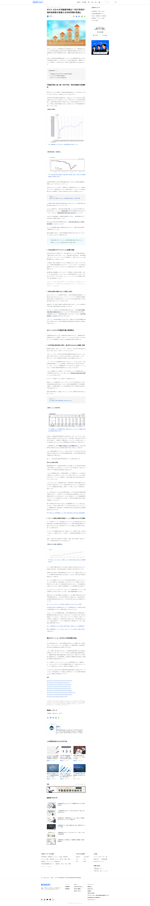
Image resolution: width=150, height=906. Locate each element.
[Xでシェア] (74, 16)
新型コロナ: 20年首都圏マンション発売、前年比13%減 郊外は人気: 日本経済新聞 (67, 512)
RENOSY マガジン (46, 877)
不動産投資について (98, 868)
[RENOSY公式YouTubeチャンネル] (47, 899)
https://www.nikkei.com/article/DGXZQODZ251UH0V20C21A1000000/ (59, 690)
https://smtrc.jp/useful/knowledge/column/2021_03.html (57, 696)
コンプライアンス (91, 899)
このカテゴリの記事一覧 (80, 784)
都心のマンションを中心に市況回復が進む (59, 77)
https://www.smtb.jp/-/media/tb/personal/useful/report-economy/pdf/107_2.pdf (61, 692)
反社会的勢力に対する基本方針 (94, 897)
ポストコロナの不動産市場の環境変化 (58, 75)
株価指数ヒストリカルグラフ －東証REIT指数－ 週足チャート (64, 144)
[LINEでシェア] (82, 16)
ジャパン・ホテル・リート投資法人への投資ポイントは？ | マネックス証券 (65, 604)
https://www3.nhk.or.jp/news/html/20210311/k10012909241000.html (59, 694)
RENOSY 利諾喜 (77, 888)
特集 (99, 2)
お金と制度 (84, 2)
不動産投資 (67, 886)
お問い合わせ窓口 (91, 893)
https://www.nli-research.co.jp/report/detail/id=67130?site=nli (58, 682)
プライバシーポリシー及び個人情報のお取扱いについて (98, 895)
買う (89, 2)
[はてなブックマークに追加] (79, 16)
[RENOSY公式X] (53, 899)
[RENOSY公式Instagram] (44, 899)
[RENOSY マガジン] (38, 2)
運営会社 (89, 886)
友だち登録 (101, 32)
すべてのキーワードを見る (46, 866)
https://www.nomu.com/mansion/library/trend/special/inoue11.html (59, 688)
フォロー (96, 35)
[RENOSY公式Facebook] (50, 899)
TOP (41, 877)
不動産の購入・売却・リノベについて (101, 870)
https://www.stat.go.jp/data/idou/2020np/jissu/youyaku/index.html (58, 686)
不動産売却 (67, 888)
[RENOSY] (46, 885)
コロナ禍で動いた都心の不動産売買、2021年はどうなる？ (60, 400)
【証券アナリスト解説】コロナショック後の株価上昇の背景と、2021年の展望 (64, 198)
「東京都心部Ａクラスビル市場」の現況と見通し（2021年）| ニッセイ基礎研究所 (67, 626)
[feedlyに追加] (85, 16)
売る (92, 2)
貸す (96, 2)
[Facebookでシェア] (76, 16)
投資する (78, 2)
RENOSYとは (90, 888)
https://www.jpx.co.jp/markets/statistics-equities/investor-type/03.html (59, 680)
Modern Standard (78, 886)
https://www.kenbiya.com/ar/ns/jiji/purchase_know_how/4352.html (59, 684)
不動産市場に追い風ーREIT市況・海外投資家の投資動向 (61, 73)
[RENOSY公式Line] (41, 899)
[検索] (115, 2)
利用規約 (89, 891)
